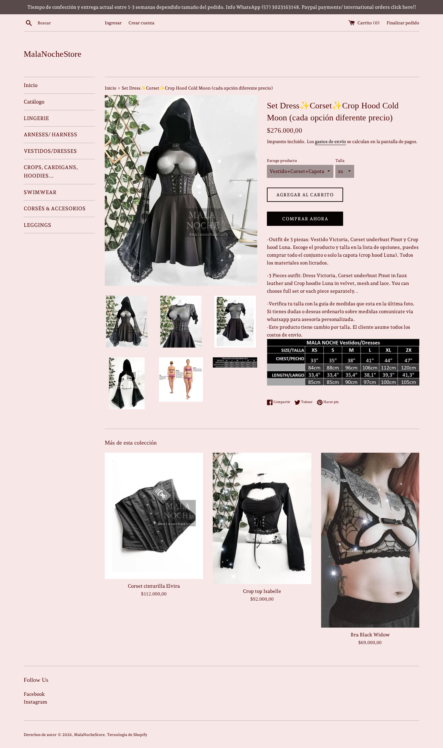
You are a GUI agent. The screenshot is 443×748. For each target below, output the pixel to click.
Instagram (35, 702)
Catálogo (34, 102)
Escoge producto (282, 160)
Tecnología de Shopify (127, 734)
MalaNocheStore (52, 54)
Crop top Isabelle (262, 591)
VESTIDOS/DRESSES (50, 151)
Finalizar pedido (403, 22)
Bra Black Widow (370, 635)
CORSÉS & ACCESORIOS (55, 208)
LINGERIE (36, 118)
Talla (339, 160)
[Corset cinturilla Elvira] (154, 516)
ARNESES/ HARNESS (50, 134)
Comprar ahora (305, 218)
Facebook (34, 694)
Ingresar (113, 22)
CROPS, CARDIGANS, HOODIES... (51, 171)
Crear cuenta (141, 22)
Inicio (31, 85)
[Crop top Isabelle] (262, 518)
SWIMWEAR (40, 192)
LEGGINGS (37, 225)
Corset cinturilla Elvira (154, 586)
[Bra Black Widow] (370, 540)
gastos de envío (330, 141)
